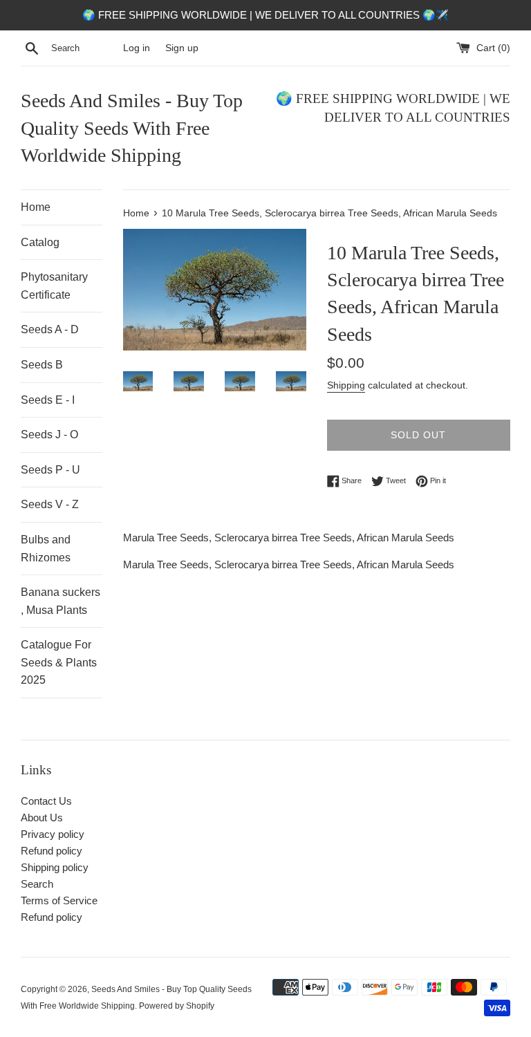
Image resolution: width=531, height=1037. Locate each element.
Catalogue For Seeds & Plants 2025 (59, 662)
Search (37, 884)
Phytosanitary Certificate (54, 286)
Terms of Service (59, 900)
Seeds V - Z (50, 504)
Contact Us (46, 801)
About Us (42, 817)
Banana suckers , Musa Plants (60, 601)
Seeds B (42, 365)
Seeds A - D (50, 329)
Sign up (181, 48)
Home (35, 207)
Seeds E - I (48, 400)
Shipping (346, 385)
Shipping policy (54, 867)
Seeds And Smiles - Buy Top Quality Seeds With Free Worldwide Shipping (132, 127)
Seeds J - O (49, 434)
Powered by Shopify (176, 1006)
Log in (136, 48)
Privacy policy (52, 834)
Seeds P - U (50, 470)
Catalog (40, 242)
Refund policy (51, 851)
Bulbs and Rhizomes (46, 548)
